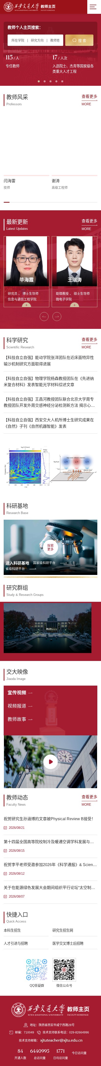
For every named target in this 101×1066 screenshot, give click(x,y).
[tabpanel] (27, 62)
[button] (44, 316)
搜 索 (82, 41)
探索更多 (50, 547)
